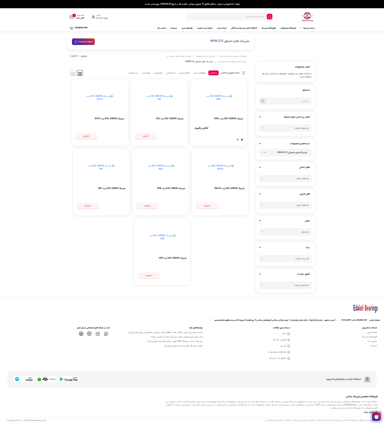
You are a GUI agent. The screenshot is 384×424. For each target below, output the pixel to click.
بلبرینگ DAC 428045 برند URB (173, 258)
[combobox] (285, 128)
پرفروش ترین (200, 72)
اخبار (284, 333)
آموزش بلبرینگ (279, 339)
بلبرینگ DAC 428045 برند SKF (112, 188)
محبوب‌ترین (184, 72)
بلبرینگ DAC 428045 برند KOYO (109, 118)
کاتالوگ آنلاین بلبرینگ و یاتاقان (244, 28)
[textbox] (285, 128)
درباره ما (174, 28)
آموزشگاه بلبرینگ (268, 28)
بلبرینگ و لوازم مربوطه (205, 56)
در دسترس (133, 72)
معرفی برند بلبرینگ (277, 358)
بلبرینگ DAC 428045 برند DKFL (228, 118)
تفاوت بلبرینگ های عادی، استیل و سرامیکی (183, 345)
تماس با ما (161, 28)
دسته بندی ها (309, 28)
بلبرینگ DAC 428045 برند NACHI (229, 188)
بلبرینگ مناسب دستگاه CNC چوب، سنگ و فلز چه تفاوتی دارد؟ (175, 341)
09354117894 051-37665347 (354, 320)
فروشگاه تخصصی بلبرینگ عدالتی (233, 56)
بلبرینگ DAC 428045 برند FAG (170, 118)
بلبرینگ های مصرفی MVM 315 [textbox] (287, 152)
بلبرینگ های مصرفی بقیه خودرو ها (232, 61)
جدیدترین (170, 72)
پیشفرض (214, 72)
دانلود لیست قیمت (205, 28)
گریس (283, 345)
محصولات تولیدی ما (277, 352)
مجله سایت (221, 28)
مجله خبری (372, 332)
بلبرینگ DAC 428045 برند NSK (171, 188)
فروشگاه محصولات (288, 28)
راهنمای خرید (187, 28)
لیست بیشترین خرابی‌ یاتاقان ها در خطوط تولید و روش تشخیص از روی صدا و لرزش (165, 332)
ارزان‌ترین (158, 72)
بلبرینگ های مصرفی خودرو (180, 56)
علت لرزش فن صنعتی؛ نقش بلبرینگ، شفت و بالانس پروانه (177, 336)
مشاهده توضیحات (85, 41)
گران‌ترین (146, 72)
